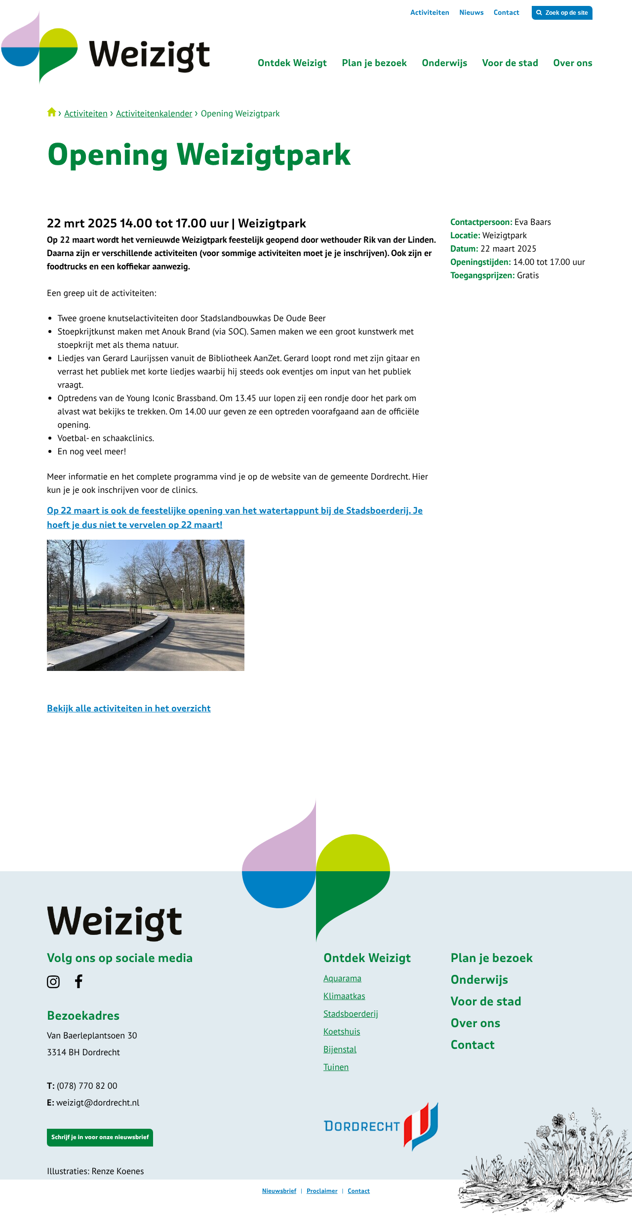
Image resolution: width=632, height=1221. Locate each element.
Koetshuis (341, 1031)
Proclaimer (322, 1191)
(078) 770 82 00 (82, 1085)
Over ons (476, 1024)
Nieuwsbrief (279, 1191)
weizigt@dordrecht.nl (93, 1102)
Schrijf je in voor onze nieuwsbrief (100, 1138)
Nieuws (471, 12)
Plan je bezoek (492, 958)
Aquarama (342, 978)
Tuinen (336, 1067)
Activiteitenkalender (154, 113)
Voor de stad (486, 1002)
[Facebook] (85, 985)
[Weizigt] (144, 83)
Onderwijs (480, 980)
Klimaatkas (344, 995)
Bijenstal (339, 1049)
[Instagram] (59, 985)
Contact (506, 12)
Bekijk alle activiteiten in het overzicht (129, 708)
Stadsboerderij (350, 1013)
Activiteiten (429, 12)
